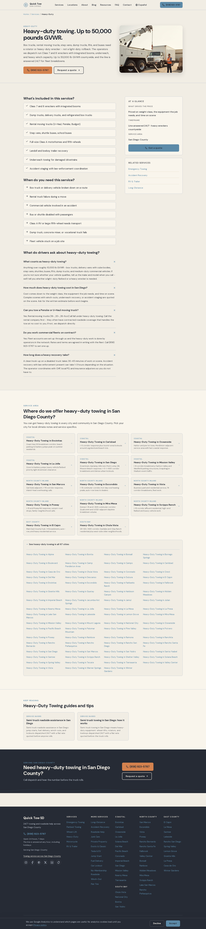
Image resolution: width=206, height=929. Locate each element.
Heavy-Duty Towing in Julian (156, 600)
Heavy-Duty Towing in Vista (39, 668)
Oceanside (120, 832)
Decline (157, 923)
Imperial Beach (122, 861)
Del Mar (118, 846)
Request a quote (67, 70)
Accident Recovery (137, 175)
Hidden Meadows (148, 870)
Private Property (99, 841)
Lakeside (168, 836)
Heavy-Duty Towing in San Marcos (81, 651)
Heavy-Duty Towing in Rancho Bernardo (40, 644)
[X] (45, 862)
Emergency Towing (137, 169)
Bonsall (143, 861)
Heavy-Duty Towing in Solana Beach (160, 657)
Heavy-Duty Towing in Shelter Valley (121, 657)
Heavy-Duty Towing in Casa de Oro (43, 572)
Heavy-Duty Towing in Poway (40, 637)
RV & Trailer (134, 181)
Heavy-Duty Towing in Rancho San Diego (120, 644)
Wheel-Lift (72, 832)
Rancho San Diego (172, 841)
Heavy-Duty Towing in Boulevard (42, 563)
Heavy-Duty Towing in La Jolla (79, 609)
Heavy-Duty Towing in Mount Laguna (82, 623)
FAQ (117, 5)
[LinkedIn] (52, 862)
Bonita (118, 902)
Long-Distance (135, 187)
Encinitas (119, 822)
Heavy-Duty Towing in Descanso (80, 577)
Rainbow (144, 865)
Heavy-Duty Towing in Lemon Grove (121, 614)
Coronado (120, 856)
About (84, 5)
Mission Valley (121, 870)
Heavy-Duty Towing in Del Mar (40, 577)
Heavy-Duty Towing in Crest (156, 572)
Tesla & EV (96, 851)
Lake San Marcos (147, 885)
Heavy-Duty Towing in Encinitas (41, 583)
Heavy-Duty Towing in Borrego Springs (157, 556)
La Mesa (168, 827)
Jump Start (96, 856)
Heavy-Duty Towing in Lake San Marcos (41, 616)
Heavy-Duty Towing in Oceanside (159, 623)
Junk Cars (95, 836)
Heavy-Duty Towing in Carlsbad (158, 563)
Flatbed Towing (74, 827)
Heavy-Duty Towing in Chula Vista (81, 572)
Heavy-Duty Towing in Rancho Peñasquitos (79, 644)
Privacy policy (39, 925)
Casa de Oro (170, 865)
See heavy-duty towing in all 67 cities (49, 544)
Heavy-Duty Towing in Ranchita (158, 637)
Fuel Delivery (97, 861)
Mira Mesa (144, 875)
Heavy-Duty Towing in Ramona (118, 637)
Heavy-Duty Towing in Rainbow (80, 637)
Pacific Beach (121, 851)
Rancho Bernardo (148, 841)
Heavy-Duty (72, 836)
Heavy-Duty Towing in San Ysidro (120, 651)
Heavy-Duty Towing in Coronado (119, 572)
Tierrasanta (120, 880)
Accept (173, 923)
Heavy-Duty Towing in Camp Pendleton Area (79, 565)
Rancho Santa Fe (148, 846)
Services (59, 5)
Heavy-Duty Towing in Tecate (79, 662)
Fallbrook (144, 851)
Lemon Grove (170, 851)
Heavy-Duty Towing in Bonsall (118, 554)
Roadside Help (98, 832)
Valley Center (146, 856)
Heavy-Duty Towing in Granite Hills (42, 591)
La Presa (168, 861)
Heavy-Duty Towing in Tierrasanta (120, 662)
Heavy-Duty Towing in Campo (118, 563)
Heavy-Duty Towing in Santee (40, 657)
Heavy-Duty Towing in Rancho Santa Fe (160, 644)
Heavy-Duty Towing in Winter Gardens (118, 669)
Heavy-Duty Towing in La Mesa (119, 609)
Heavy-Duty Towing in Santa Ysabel (160, 651)
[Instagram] (25, 862)
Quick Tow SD (33, 818)
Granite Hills (169, 856)
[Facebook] (32, 862)
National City (121, 897)
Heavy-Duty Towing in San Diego (42, 651)
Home (26, 14)
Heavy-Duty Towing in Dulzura (118, 577)
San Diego (120, 865)
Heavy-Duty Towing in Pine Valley (120, 628)
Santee (167, 832)
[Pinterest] (38, 862)
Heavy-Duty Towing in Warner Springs (83, 668)
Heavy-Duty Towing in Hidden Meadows (157, 593)
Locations (72, 5)
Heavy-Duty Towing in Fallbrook (158, 583)
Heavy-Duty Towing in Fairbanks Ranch (119, 584)
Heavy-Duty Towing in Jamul (117, 600)
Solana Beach (121, 841)
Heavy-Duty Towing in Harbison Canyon (119, 593)
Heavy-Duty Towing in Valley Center (160, 662)
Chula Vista (120, 892)
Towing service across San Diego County (42, 856)
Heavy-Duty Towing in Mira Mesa (158, 614)
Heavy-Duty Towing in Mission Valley (43, 623)
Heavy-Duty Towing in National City (121, 623)
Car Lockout (96, 865)
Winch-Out (96, 879)
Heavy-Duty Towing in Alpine (40, 554)
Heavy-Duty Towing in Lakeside (80, 614)
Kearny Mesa (121, 875)
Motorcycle (72, 841)
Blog (94, 5)
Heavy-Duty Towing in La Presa (158, 609)
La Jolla (118, 836)
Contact (127, 5)
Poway (143, 836)
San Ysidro (120, 906)
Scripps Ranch (146, 880)
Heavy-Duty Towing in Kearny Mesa (43, 609)
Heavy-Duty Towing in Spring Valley (43, 662)
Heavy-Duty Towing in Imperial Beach (44, 600)
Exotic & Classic (98, 846)
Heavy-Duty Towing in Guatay (79, 591)
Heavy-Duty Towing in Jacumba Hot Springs (82, 602)
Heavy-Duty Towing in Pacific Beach (43, 628)
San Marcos (145, 822)
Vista (142, 832)
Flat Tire (95, 884)
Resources (105, 5)
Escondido (145, 827)
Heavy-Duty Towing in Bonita (79, 554)
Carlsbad (119, 827)
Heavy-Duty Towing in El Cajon (157, 577)
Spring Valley (170, 846)
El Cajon (167, 822)
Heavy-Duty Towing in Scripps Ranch (82, 657)
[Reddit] (58, 862)
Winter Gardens (171, 870)
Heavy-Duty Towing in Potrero (157, 628)
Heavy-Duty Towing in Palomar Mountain (80, 630)
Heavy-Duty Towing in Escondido (81, 583)
